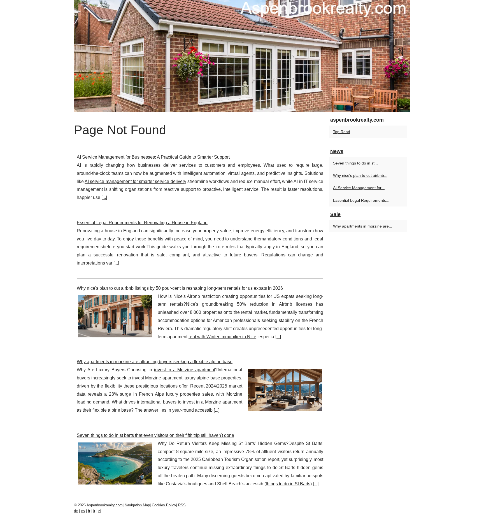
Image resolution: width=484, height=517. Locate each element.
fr (89, 511)
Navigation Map (137, 505)
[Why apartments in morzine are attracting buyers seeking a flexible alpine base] (285, 389)
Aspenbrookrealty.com (105, 505)
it (94, 511)
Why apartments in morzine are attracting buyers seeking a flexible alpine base (154, 361)
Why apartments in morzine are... (362, 226)
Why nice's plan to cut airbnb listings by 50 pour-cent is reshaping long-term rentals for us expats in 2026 (180, 288)
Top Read (341, 131)
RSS (182, 505)
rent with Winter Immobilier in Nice (222, 336)
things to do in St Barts (288, 483)
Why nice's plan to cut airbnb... (360, 175)
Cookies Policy (164, 505)
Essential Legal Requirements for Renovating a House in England (142, 222)
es (83, 511)
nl (99, 511)
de (76, 511)
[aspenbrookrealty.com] (242, 56)
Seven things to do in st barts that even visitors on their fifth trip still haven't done (155, 435)
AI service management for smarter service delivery (135, 181)
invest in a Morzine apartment (184, 369)
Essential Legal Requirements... (361, 200)
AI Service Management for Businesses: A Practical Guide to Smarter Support (153, 157)
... (104, 197)
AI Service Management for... (359, 188)
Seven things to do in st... (355, 163)
